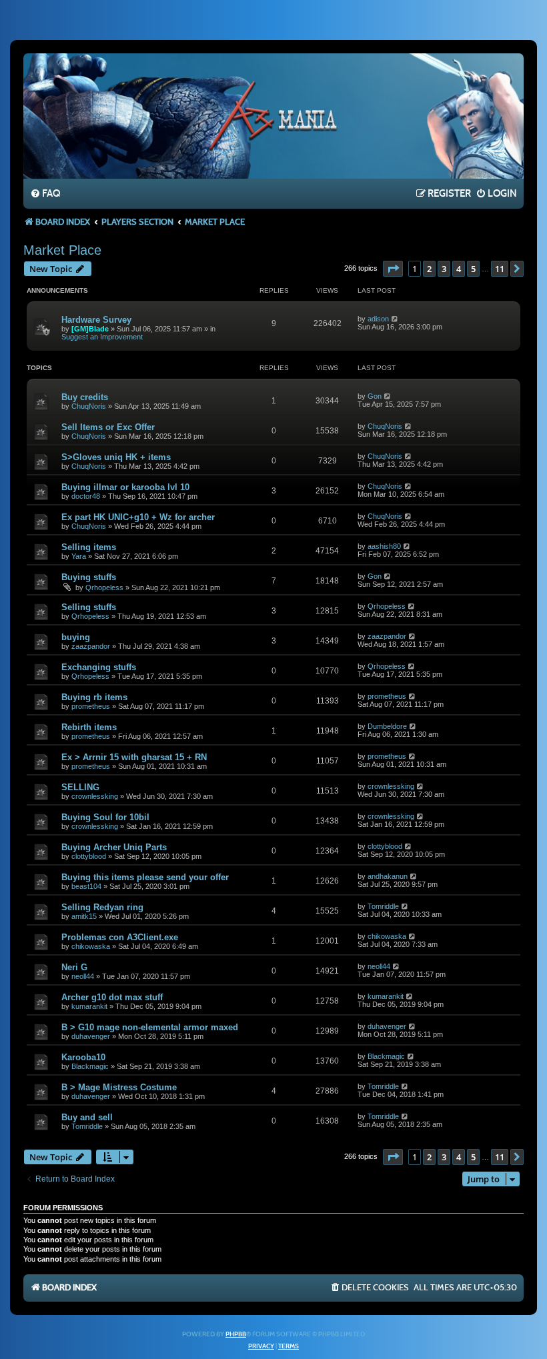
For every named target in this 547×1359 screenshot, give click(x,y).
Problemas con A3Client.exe (119, 937)
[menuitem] (45, 194)
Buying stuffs (88, 577)
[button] (393, 269)
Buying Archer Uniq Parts (114, 847)
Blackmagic (90, 1066)
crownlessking (94, 796)
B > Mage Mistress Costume (119, 1087)
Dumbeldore (387, 726)
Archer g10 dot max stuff (112, 997)
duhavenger (90, 1036)
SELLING (80, 787)
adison (378, 319)
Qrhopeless (104, 587)
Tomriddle (383, 906)
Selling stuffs (88, 607)
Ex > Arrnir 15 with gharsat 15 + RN (134, 757)
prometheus (90, 706)
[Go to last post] (395, 319)
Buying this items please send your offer (145, 877)
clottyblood (88, 856)
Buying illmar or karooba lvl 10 (125, 487)
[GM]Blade (90, 329)
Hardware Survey (96, 320)
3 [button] (444, 269)
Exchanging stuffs (98, 667)
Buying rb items (94, 697)
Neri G (74, 967)
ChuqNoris (88, 406)
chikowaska (90, 946)
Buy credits (84, 397)
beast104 (86, 886)
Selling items (88, 547)
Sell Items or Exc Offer (108, 427)
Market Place (62, 250)
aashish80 (384, 546)
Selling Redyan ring (102, 907)
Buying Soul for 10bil (105, 817)
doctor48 (85, 496)
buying (75, 637)
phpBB (235, 1334)
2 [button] (429, 269)
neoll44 (82, 976)
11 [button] (499, 269)
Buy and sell (87, 1117)
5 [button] (473, 269)
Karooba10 (83, 1057)
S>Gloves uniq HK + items (116, 457)
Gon (375, 396)
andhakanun (388, 876)
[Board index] (273, 115)
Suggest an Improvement (102, 337)
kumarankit (89, 1006)
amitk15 (84, 916)
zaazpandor (90, 646)
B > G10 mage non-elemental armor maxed (149, 1027)
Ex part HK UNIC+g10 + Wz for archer (138, 517)
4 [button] (458, 269)
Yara (78, 556)
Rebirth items (89, 727)
